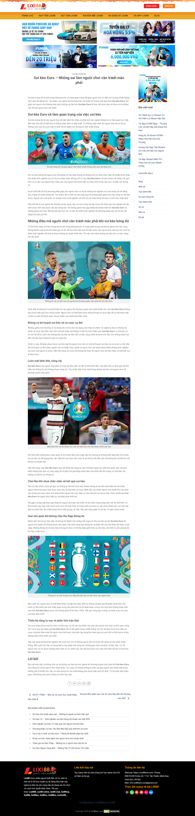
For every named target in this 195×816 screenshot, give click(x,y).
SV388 (82, 802)
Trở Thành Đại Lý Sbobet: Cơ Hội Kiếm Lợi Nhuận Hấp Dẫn (151, 117)
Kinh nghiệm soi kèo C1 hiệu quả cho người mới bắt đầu (58, 724)
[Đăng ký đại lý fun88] (58, 32)
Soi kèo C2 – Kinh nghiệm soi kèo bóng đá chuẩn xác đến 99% (61, 719)
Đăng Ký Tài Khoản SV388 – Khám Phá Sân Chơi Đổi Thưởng (151, 138)
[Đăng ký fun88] (152, 87)
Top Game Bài (144, 191)
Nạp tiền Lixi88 (47, 15)
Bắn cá (141, 212)
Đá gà (141, 217)
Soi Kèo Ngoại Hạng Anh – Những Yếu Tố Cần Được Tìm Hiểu (60, 748)
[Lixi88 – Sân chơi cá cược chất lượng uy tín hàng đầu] (33, 6)
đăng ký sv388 (94, 802)
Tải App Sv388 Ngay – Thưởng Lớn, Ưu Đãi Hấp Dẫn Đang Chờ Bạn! (152, 127)
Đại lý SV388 (109, 802)
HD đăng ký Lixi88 (118, 15)
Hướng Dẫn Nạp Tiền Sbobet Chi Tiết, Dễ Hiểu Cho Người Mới (151, 150)
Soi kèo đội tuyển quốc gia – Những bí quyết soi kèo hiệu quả (60, 714)
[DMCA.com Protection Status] (112, 811)
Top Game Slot (145, 202)
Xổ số (141, 207)
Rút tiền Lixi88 (69, 15)
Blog (157, 15)
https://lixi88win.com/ (143, 772)
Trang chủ (27, 15)
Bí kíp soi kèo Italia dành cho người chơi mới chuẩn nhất (58, 738)
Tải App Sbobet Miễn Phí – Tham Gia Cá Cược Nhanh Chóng (150, 162)
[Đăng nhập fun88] (136, 56)
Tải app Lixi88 (141, 15)
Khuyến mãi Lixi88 (93, 15)
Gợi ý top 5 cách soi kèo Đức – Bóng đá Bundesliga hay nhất (60, 733)
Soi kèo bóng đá (79, 74)
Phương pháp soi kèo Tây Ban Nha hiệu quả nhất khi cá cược (60, 729)
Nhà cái (141, 186)
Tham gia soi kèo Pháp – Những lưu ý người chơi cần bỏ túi (59, 743)
